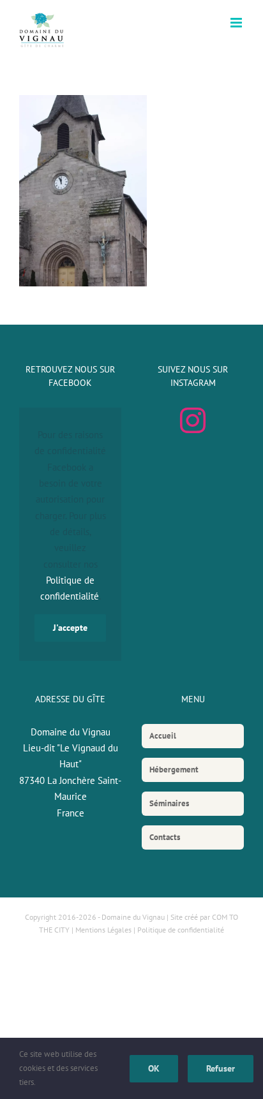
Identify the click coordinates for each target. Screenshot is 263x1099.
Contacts (164, 837)
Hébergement (174, 769)
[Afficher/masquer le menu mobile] (237, 22)
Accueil (162, 735)
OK (154, 1068)
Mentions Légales (103, 929)
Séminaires (169, 803)
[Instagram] (193, 420)
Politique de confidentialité (180, 929)
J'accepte (70, 627)
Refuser (220, 1068)
